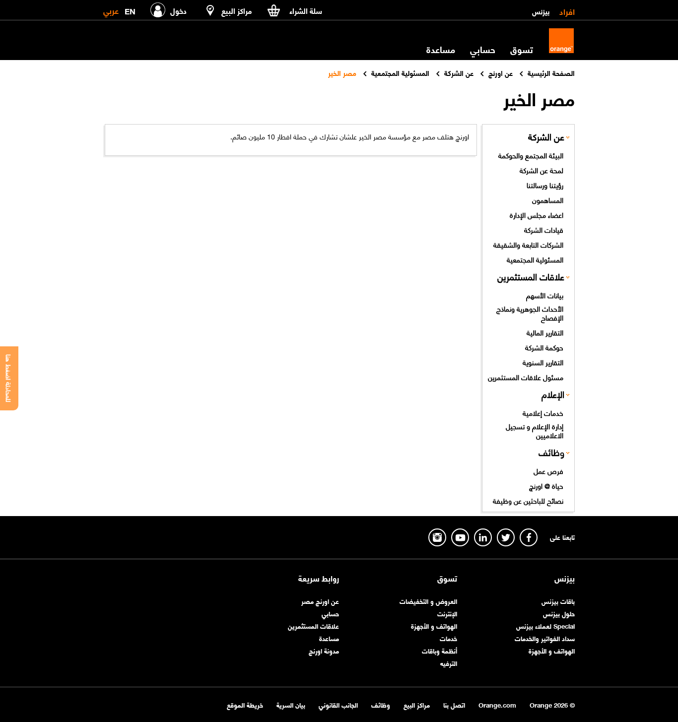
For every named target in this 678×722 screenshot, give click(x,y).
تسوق (447, 578)
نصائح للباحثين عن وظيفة (528, 500)
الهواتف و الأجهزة (552, 650)
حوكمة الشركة (544, 346)
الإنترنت (447, 613)
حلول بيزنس (559, 613)
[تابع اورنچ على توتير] (506, 537)
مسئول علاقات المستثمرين (525, 376)
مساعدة (329, 638)
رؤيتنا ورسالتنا (545, 184)
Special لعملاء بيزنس (545, 625)
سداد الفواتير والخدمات (545, 638)
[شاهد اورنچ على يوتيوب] (460, 537)
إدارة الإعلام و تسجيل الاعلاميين (534, 430)
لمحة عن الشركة (541, 169)
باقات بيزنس (558, 600)
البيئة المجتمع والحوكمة (530, 154)
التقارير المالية (545, 332)
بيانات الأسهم (544, 294)
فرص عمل (548, 470)
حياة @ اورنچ (546, 485)
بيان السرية (290, 704)
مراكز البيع (417, 704)
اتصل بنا (454, 704)
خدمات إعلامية (543, 412)
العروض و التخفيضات (428, 600)
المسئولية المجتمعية (535, 259)
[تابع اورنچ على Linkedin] (483, 537)
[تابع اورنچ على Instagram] (437, 537)
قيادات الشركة (543, 229)
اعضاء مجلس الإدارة (536, 214)
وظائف (551, 452)
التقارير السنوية (543, 361)
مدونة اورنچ (324, 650)
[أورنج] (561, 40)
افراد (567, 10)
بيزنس (540, 10)
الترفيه (448, 662)
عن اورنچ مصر (320, 600)
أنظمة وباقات (439, 650)
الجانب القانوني (338, 704)
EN (130, 9)
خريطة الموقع (245, 704)
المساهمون (547, 199)
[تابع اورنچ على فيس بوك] (529, 537)
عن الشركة (546, 136)
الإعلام (553, 393)
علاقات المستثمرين (530, 276)
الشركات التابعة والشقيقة (528, 244)
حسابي (482, 49)
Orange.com (497, 704)
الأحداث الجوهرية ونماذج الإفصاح (529, 313)
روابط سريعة (318, 578)
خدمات (448, 638)
